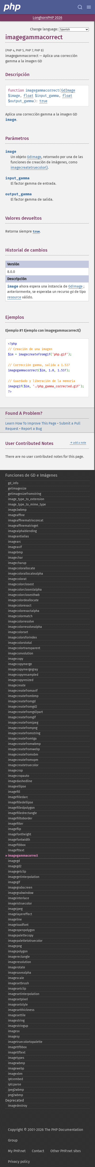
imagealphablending (22, 531)
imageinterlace (18, 898)
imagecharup (17, 563)
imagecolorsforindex (22, 637)
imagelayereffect (20, 914)
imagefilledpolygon (21, 808)
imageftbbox (17, 845)
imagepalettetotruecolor (25, 941)
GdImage (68, 90)
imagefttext (16, 850)
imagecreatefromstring (24, 733)
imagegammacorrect (23, 856)
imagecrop (15, 770)
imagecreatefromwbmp (24, 744)
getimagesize (17, 488)
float (28, 96)
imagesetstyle (18, 1004)
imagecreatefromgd (22, 701)
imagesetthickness (21, 1010)
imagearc (14, 542)
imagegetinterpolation (23, 877)
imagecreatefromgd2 (22, 707)
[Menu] (88, 7)
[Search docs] (80, 7)
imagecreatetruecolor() (29, 167)
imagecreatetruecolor (23, 765)
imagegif (14, 882)
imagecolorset (18, 632)
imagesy (14, 1036)
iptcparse (14, 1084)
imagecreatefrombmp (23, 696)
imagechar (15, 558)
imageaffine (16, 515)
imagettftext (16, 1052)
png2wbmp (15, 1095)
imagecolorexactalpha (23, 611)
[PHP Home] (12, 7)
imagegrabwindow (20, 893)
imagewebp (16, 1068)
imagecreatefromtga (22, 738)
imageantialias (18, 536)
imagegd (14, 861)
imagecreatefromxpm (23, 760)
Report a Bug (31, 429)
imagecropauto (18, 776)
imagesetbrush (18, 983)
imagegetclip (17, 871)
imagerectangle (19, 957)
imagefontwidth (19, 840)
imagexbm (15, 1074)
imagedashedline (20, 781)
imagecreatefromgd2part (25, 712)
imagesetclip (17, 989)
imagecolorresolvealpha (25, 627)
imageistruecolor (20, 903)
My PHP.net (17, 1151)
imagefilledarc (18, 797)
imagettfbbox (17, 1047)
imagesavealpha (19, 973)
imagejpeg (15, 909)
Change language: (44, 29)
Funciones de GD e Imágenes (31, 475)
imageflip (14, 829)
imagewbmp (16, 1063)
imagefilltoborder (20, 818)
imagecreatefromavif (23, 691)
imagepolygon (18, 951)
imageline (15, 919)
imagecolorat (17, 579)
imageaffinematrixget (23, 526)
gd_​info (13, 483)
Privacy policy (19, 1161)
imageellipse (17, 786)
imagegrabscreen (20, 887)
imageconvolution (20, 653)
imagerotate (16, 967)
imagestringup (18, 1026)
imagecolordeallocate (23, 600)
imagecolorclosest (21, 584)
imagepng (15, 946)
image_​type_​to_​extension (26, 499)
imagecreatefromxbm (23, 754)
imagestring (16, 1020)
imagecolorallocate (21, 568)
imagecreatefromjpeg (23, 722)
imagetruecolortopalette (25, 1042)
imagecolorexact (19, 605)
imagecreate (17, 685)
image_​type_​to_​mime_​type (27, 504)
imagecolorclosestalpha (25, 589)
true (43, 101)
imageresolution (19, 962)
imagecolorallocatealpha (25, 574)
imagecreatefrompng (22, 728)
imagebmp (15, 552)
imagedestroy (17, 1106)
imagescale (16, 978)
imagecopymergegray (23, 669)
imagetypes (16, 1058)
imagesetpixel (18, 999)
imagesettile (17, 1015)
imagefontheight (19, 834)
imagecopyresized (20, 680)
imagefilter (15, 824)
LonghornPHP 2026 (47, 18)
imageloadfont (18, 925)
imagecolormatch (20, 616)
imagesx (14, 1031)
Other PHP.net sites (65, 1151)
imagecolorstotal (20, 643)
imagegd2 (14, 866)
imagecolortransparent (24, 648)
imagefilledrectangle (22, 813)
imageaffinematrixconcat (25, 520)
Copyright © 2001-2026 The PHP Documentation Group (45, 1135)
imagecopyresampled (23, 675)
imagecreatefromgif (22, 717)
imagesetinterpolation (23, 994)
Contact (38, 1151)
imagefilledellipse (20, 802)
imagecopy (15, 659)
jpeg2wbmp (16, 1090)
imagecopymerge (20, 664)
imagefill (14, 792)
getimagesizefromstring (24, 494)
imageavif (15, 547)
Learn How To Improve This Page (30, 423)
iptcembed (15, 1079)
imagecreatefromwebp (24, 749)
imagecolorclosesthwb (24, 595)
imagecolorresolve (21, 621)
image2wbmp (17, 510)
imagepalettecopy (20, 935)
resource (14, 297)
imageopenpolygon (21, 930)
